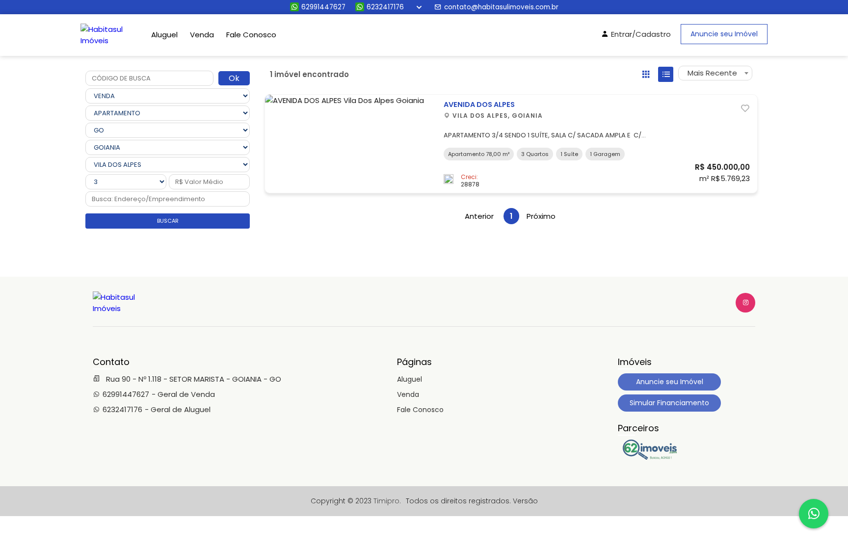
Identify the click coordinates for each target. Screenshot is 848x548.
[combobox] (715, 73)
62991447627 (323, 7)
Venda (202, 34)
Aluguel (164, 34)
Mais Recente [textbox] (712, 73)
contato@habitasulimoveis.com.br (501, 7)
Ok (234, 78)
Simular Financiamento (669, 403)
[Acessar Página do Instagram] (745, 303)
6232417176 (385, 7)
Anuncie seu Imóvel (724, 34)
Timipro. (387, 501)
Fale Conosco (251, 34)
